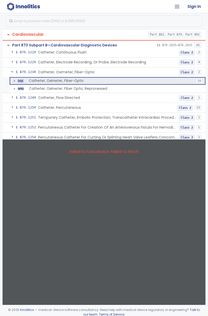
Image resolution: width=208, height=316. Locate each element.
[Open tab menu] (177, 6)
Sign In (194, 6)
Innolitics (27, 310)
